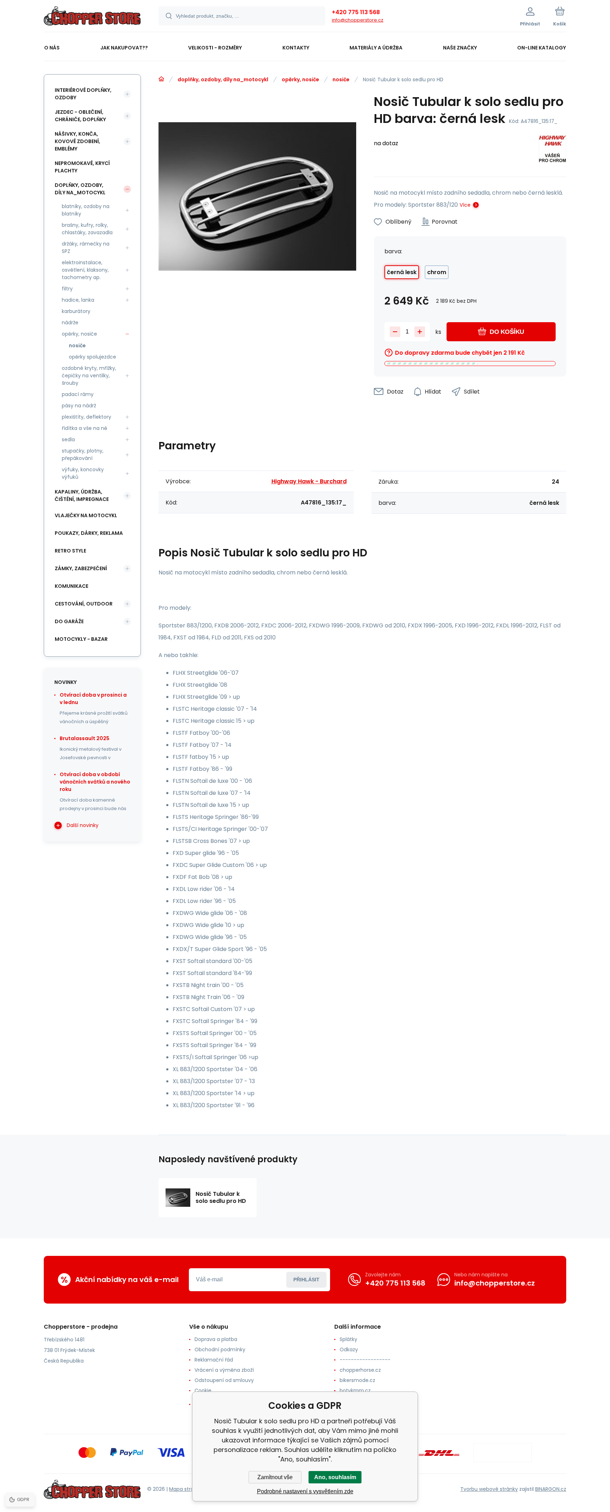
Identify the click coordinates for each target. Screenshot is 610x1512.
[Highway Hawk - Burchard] (552, 150)
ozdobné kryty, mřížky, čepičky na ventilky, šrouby (89, 375)
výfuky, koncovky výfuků (83, 473)
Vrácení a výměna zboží (224, 1370)
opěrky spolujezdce (92, 356)
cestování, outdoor (84, 603)
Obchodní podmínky (220, 1349)
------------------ (365, 1359)
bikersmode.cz (357, 1380)
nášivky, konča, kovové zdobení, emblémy (77, 141)
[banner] (92, 17)
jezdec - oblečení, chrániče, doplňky (80, 115)
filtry (67, 288)
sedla (68, 439)
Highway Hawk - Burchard (309, 481)
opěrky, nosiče (300, 79)
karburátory (76, 311)
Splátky (348, 1339)
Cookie (203, 1390)
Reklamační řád (214, 1359)
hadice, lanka (78, 299)
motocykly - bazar (81, 639)
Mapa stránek (186, 1489)
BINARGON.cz (550, 1489)
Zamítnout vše (275, 1477)
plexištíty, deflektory (86, 416)
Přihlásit (306, 1279)
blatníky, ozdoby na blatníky (85, 210)
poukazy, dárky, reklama (89, 533)
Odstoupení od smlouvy (224, 1380)
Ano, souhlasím (335, 1477)
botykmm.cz (355, 1390)
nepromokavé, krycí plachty (82, 167)
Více (465, 204)
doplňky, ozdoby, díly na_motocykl (223, 79)
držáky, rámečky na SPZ (85, 247)
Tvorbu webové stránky (489, 1489)
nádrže (70, 322)
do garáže (69, 621)
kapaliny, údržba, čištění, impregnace (82, 495)
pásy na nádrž (79, 405)
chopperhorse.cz (360, 1370)
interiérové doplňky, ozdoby (83, 94)
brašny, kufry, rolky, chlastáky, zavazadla (87, 229)
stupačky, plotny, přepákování (82, 454)
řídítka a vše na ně (84, 428)
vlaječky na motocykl (86, 515)
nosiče (341, 79)
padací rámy (78, 394)
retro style (70, 550)
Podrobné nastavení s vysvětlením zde (305, 1491)
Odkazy (349, 1349)
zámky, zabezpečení (81, 568)
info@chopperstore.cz (357, 20)
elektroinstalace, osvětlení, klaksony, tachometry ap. (85, 270)
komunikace (71, 586)
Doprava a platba (216, 1339)
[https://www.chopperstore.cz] (161, 79)
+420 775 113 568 (356, 12)
